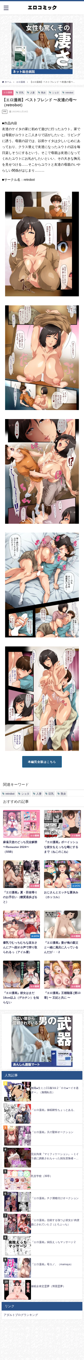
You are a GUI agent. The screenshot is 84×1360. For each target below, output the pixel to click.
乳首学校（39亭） (41, 1176)
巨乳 (21, 92)
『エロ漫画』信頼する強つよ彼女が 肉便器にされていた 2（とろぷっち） (55, 1222)
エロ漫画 (7, 92)
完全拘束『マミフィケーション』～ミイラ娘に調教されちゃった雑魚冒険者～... (55, 1156)
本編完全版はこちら (42, 761)
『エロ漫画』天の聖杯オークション (52, 1132)
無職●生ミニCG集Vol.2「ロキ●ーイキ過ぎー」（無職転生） (54, 1090)
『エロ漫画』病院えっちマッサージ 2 (53, 1242)
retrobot (69, 92)
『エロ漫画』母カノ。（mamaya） (52, 1264)
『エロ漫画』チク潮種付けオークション (55, 1198)
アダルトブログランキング (21, 1314)
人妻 (32, 92)
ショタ (55, 92)
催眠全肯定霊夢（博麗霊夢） (48, 1286)
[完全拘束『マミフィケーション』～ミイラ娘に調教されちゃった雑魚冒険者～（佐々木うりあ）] (42, 1148)
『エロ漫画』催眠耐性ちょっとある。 (53, 1110)
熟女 (43, 92)
